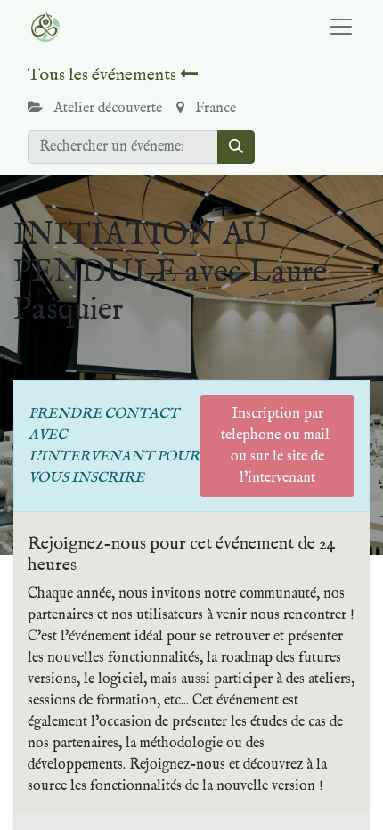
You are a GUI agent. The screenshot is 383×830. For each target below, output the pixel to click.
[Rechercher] (236, 147)
